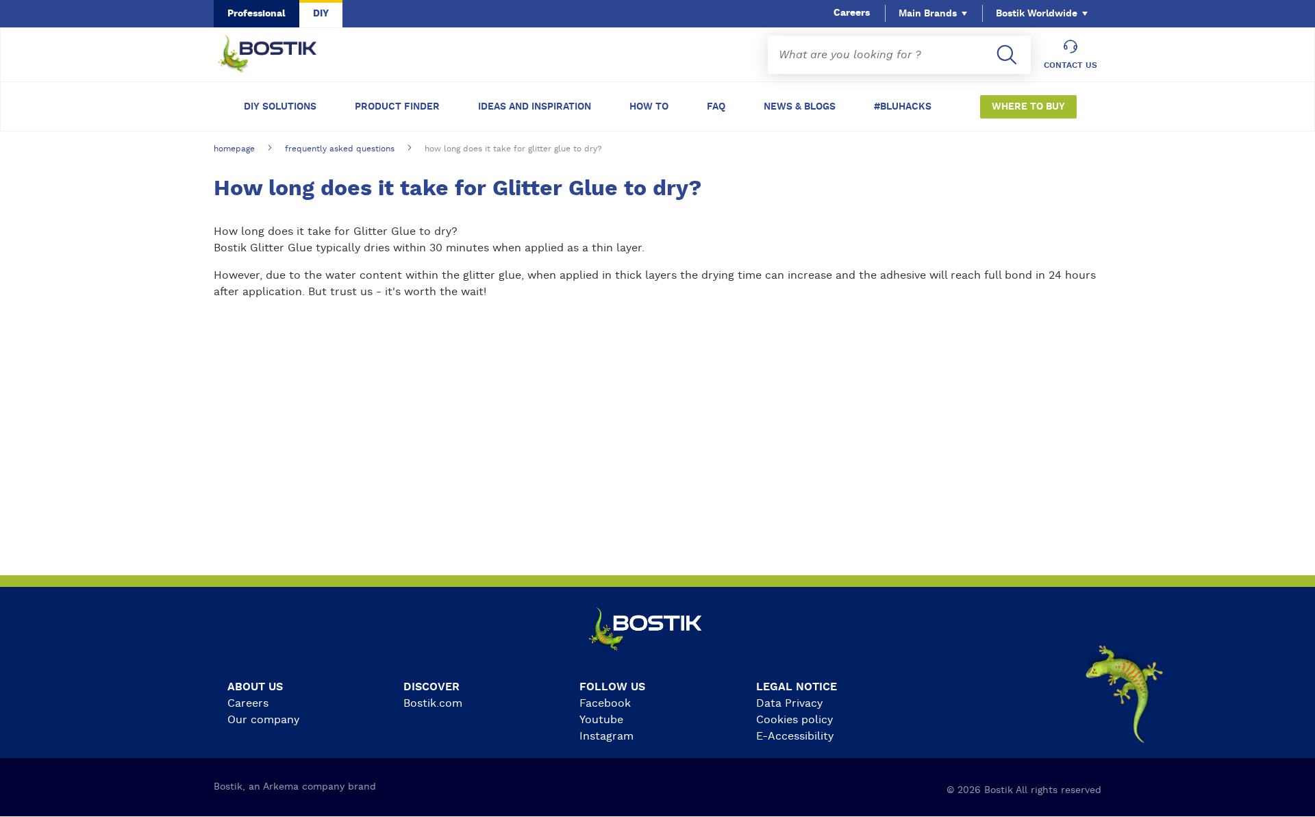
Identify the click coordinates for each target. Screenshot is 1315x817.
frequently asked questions (339, 148)
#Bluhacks (902, 107)
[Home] (278, 55)
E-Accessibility (795, 736)
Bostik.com (432, 703)
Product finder (397, 107)
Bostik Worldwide (1036, 13)
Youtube (601, 719)
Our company (263, 719)
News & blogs (800, 107)
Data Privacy (789, 703)
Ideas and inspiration (534, 107)
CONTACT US (1070, 65)
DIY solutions (280, 107)
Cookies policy (794, 719)
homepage (234, 148)
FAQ (716, 107)
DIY (321, 13)
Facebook (605, 703)
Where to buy (1028, 107)
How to (648, 107)
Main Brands (928, 13)
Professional (256, 13)
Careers (852, 13)
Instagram (606, 736)
